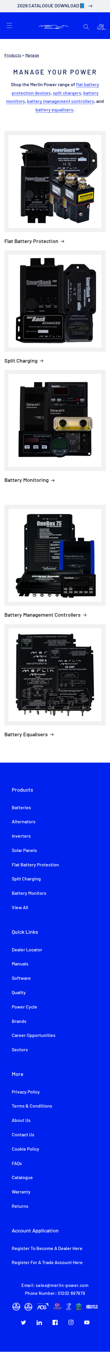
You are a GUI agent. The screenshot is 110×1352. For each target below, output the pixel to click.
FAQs (17, 1163)
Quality (19, 992)
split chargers (67, 93)
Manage (32, 55)
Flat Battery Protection (31, 241)
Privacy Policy (26, 1092)
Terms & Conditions (32, 1106)
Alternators (23, 821)
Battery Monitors (29, 893)
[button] (9, 25)
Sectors (20, 1049)
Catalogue (22, 1177)
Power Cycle (24, 1007)
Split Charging (21, 360)
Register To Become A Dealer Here (47, 1248)
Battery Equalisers (26, 734)
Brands (19, 1021)
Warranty (21, 1192)
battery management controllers (60, 101)
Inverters (21, 836)
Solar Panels (24, 850)
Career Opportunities (33, 1035)
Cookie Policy (25, 1149)
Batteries (21, 807)
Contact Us (23, 1134)
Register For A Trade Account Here (47, 1262)
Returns (20, 1206)
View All (20, 907)
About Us (21, 1120)
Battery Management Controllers (42, 614)
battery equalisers (54, 110)
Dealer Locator (27, 950)
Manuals (20, 964)
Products (12, 55)
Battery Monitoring (26, 480)
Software (21, 978)
